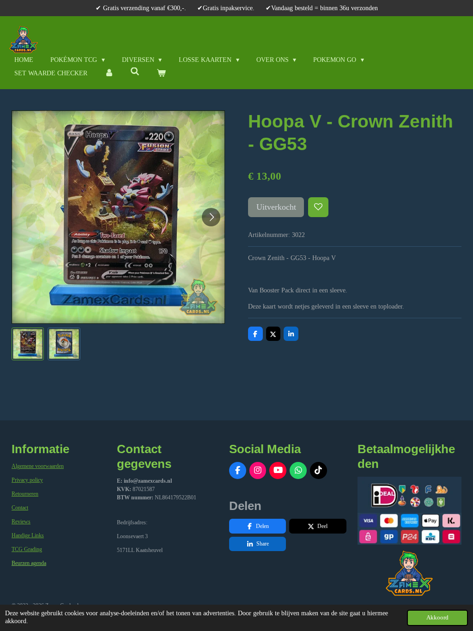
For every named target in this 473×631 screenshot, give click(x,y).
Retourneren (25, 494)
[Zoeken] (135, 72)
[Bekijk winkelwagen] (161, 73)
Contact (20, 507)
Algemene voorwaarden (38, 466)
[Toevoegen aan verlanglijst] (318, 207)
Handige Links (28, 535)
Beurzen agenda (29, 563)
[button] (28, 344)
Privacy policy (27, 480)
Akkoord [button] (437, 617)
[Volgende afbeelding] (211, 217)
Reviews (21, 521)
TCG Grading (27, 549)
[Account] (109, 73)
